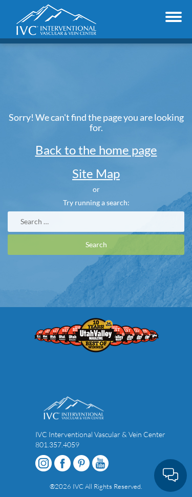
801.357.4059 (57, 444)
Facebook (62, 463)
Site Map (96, 173)
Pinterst (81, 463)
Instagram (43, 463)
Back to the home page (96, 149)
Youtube (100, 463)
